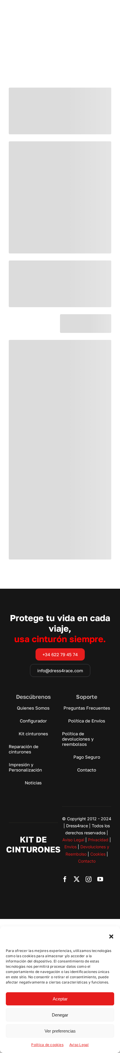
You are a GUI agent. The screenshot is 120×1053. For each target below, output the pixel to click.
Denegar (60, 1014)
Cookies (97, 854)
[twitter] (77, 879)
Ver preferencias (60, 1030)
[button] (111, 936)
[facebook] (65, 879)
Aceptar (60, 998)
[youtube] (100, 879)
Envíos (70, 846)
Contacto (87, 861)
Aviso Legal (79, 1044)
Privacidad (98, 839)
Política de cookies (47, 1044)
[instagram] (88, 879)
